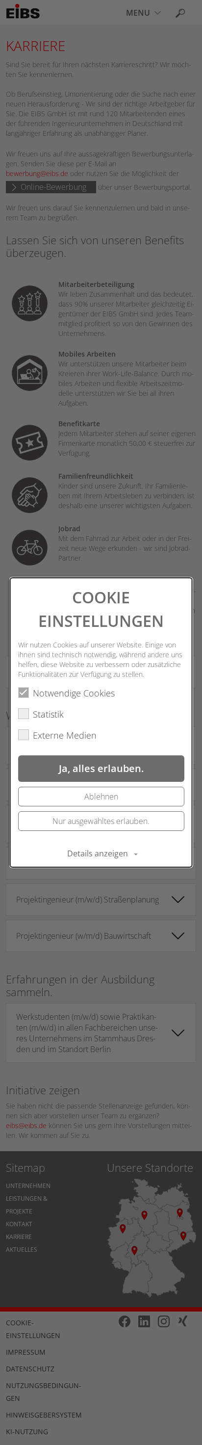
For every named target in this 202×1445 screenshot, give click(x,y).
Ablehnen (101, 796)
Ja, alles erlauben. (100, 768)
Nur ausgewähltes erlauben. (101, 821)
